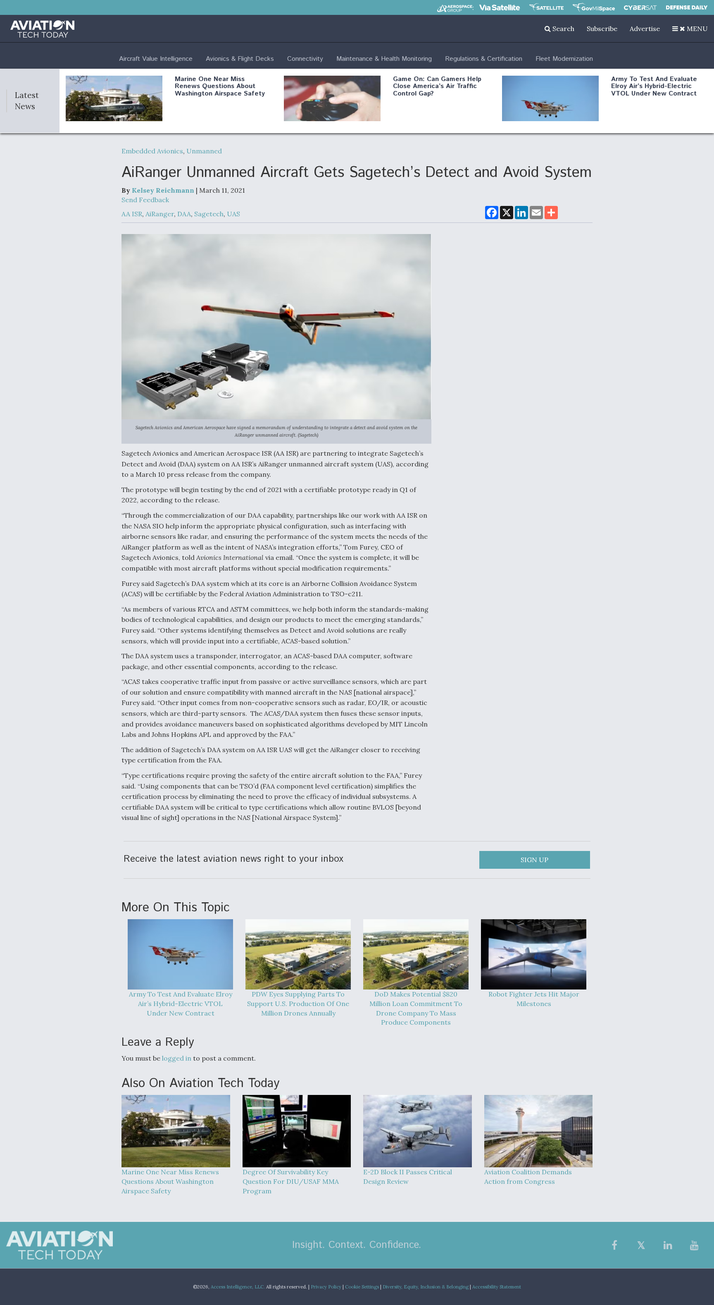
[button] (690, 28)
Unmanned (204, 151)
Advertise (645, 28)
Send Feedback (145, 200)
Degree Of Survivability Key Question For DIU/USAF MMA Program (291, 1181)
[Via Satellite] (499, 7)
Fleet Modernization (564, 59)
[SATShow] (546, 7)
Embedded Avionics (152, 151)
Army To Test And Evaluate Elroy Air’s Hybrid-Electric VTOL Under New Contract (654, 86)
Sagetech (209, 214)
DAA (184, 214)
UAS (233, 214)
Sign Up (534, 860)
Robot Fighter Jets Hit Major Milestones (533, 999)
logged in (176, 1058)
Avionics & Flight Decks (240, 59)
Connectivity (305, 59)
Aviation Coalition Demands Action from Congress (528, 1176)
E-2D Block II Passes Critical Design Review (407, 1176)
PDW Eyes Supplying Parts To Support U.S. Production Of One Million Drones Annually (298, 1003)
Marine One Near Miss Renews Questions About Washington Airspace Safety (220, 86)
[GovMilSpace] (594, 7)
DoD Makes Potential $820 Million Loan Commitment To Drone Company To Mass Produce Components (415, 1008)
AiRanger (159, 214)
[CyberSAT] (640, 7)
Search (562, 28)
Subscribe (602, 28)
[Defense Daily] (686, 7)
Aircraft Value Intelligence (156, 59)
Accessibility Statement (496, 1287)
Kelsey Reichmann (163, 190)
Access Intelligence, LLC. (238, 1287)
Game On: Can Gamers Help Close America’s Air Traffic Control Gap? (437, 86)
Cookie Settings (362, 1287)
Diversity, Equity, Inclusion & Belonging (426, 1287)
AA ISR (131, 214)
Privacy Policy (326, 1287)
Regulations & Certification (483, 59)
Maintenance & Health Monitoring (384, 59)
